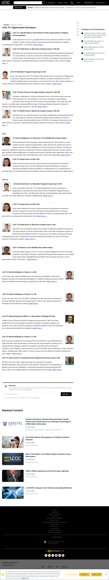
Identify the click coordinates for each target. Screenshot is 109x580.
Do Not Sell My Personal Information (54, 522)
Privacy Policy (54, 524)
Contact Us (54, 516)
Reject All (84, 574)
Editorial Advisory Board (54, 518)
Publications (51, 2)
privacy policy (36, 397)
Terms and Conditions (54, 530)
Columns (60, 2)
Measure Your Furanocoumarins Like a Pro (86, 7)
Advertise (55, 512)
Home (43, 567)
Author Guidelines (54, 514)
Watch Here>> (38, 45)
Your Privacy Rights (54, 532)
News (66, 2)
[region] (54, 574)
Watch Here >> (66, 155)
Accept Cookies (96, 574)
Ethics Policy (55, 520)
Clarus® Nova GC (70, 7)
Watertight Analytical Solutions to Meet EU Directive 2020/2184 (49, 7)
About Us (50, 567)
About (54, 510)
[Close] (106, 574)
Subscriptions (54, 528)
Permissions (55, 526)
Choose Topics (18, 7)
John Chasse (31, 427)
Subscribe (65, 394)
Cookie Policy (25, 578)
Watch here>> (37, 328)
